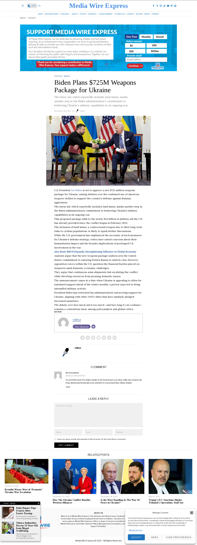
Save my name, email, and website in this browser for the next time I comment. (91, 439)
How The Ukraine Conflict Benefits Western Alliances (71, 501)
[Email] (93, 327)
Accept (136, 537)
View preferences (179, 537)
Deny (154, 537)
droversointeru (72, 372)
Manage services (135, 530)
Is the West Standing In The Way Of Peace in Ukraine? (120, 501)
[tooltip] (153, 5)
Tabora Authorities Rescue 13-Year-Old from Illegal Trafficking (27, 527)
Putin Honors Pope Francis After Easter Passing (26, 511)
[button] (191, 512)
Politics (58, 76)
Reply (68, 387)
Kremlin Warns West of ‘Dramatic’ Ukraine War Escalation (24, 491)
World (67, 76)
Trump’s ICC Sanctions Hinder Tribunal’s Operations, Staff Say (166, 501)
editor (82, 111)
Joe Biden (76, 190)
